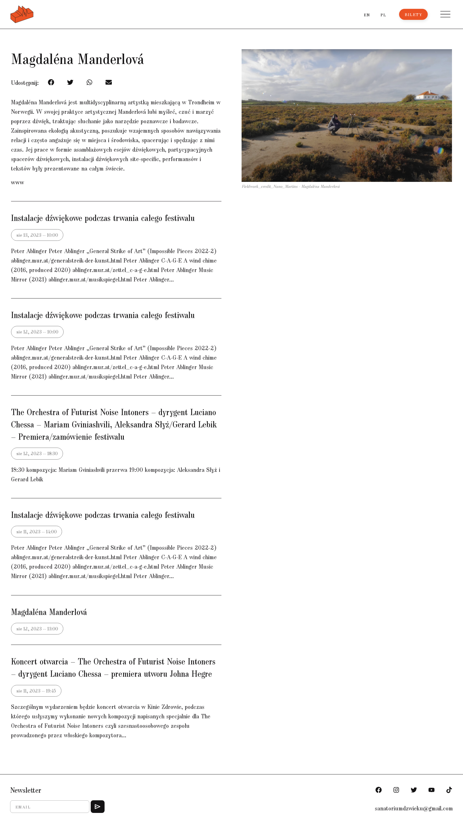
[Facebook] (378, 790)
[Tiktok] (449, 790)
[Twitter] (414, 790)
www (17, 182)
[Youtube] (431, 790)
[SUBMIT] (98, 806)
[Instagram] (396, 790)
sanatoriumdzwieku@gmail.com (414, 808)
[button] (445, 14)
